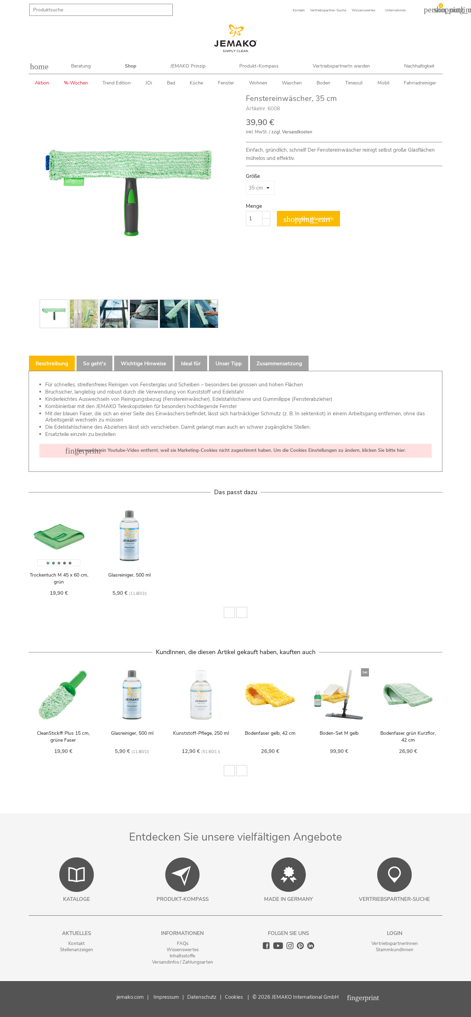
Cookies (234, 997)
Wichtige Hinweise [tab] (143, 363)
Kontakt (76, 943)
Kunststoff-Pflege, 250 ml (201, 733)
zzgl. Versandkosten (291, 132)
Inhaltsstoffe (182, 956)
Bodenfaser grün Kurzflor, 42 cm (408, 736)
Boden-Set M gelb (339, 733)
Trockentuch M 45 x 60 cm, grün (59, 578)
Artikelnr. (256, 108)
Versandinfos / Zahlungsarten (182, 962)
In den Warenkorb (308, 219)
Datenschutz (202, 997)
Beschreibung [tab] (52, 363)
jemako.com (130, 997)
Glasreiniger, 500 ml (129, 575)
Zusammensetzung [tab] (279, 363)
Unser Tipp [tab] (229, 363)
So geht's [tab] (94, 363)
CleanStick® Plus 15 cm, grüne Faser (63, 736)
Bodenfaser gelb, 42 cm (270, 733)
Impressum (166, 997)
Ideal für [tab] (191, 363)
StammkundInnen (394, 949)
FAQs (182, 943)
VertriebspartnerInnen (394, 943)
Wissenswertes (183, 949)
